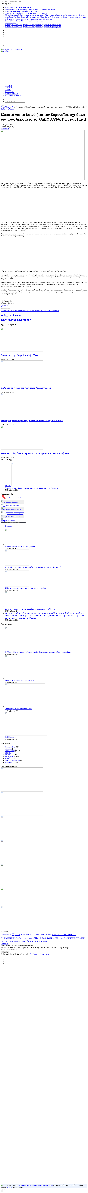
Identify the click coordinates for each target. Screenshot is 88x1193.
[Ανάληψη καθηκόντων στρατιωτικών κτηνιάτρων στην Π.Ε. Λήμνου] (22, 449)
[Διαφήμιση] (5, 51)
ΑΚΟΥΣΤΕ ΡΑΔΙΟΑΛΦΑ (14, 96)
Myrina (16, 934)
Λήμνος (11, 109)
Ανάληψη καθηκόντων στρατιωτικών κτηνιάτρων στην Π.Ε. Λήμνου (28, 19)
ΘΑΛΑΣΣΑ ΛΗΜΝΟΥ (26, 938)
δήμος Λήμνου (34, 940)
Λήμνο (9, 1187)
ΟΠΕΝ (61, 938)
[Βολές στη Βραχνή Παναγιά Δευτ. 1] (22, 678)
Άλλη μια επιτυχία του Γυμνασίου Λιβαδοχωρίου (22, 11)
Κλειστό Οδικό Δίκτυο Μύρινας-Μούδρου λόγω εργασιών (25, 21)
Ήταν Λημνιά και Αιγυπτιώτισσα (18, 709)
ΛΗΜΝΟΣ (9, 88)
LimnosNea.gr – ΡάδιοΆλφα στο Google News (36, 1185)
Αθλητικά (8, 749)
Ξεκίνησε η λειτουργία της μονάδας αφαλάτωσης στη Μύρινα (26, 13)
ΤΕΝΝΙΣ (23, 941)
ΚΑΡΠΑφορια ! (10, 737)
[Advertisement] (44, 68)
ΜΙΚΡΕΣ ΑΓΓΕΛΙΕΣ (12, 760)
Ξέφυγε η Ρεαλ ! (10, 23)
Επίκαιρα (8, 755)
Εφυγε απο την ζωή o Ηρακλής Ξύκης (18, 7)
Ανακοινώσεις (10, 751)
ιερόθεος (45, 941)
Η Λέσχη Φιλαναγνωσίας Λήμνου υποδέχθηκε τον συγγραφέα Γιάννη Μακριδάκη (33, 25)
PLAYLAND (25, 934)
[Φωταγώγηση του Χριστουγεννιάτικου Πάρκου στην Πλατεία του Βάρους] (17, 565)
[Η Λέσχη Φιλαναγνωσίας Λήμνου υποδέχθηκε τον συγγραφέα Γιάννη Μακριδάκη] (26, 650)
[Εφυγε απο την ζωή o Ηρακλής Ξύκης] (22, 351)
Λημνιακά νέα (50, 937)
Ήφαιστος (32, 934)
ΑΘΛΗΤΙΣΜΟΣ (40, 934)
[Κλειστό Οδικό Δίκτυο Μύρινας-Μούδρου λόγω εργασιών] (17, 905)
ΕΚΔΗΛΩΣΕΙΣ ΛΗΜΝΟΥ (10, 938)
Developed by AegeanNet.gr (39, 954)
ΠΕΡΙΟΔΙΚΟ (9, 92)
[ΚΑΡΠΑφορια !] (26, 735)
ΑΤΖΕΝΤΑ (49, 934)
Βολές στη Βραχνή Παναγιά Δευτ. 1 (19, 680)
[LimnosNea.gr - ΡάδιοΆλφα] (11, 49)
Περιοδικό (8, 762)
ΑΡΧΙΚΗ (8, 86)
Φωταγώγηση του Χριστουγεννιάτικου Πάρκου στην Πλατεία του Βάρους (30, 9)
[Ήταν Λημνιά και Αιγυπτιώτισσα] (25, 706)
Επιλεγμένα (10, 107)
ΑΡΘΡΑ (8, 90)
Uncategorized (10, 747)
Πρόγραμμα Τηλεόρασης (13, 522)
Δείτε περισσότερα (7, 307)
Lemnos (3, 934)
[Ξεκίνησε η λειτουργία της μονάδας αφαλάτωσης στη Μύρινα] (22, 416)
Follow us (4, 943)
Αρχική (3, 107)
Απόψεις (8, 753)
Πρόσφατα (8, 526)
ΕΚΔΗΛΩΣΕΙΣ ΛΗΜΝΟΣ (64, 934)
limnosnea (8, 934)
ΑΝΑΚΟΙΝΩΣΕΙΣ (11, 94)
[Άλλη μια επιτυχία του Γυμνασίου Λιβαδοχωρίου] (22, 383)
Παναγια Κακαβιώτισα (14, 941)
